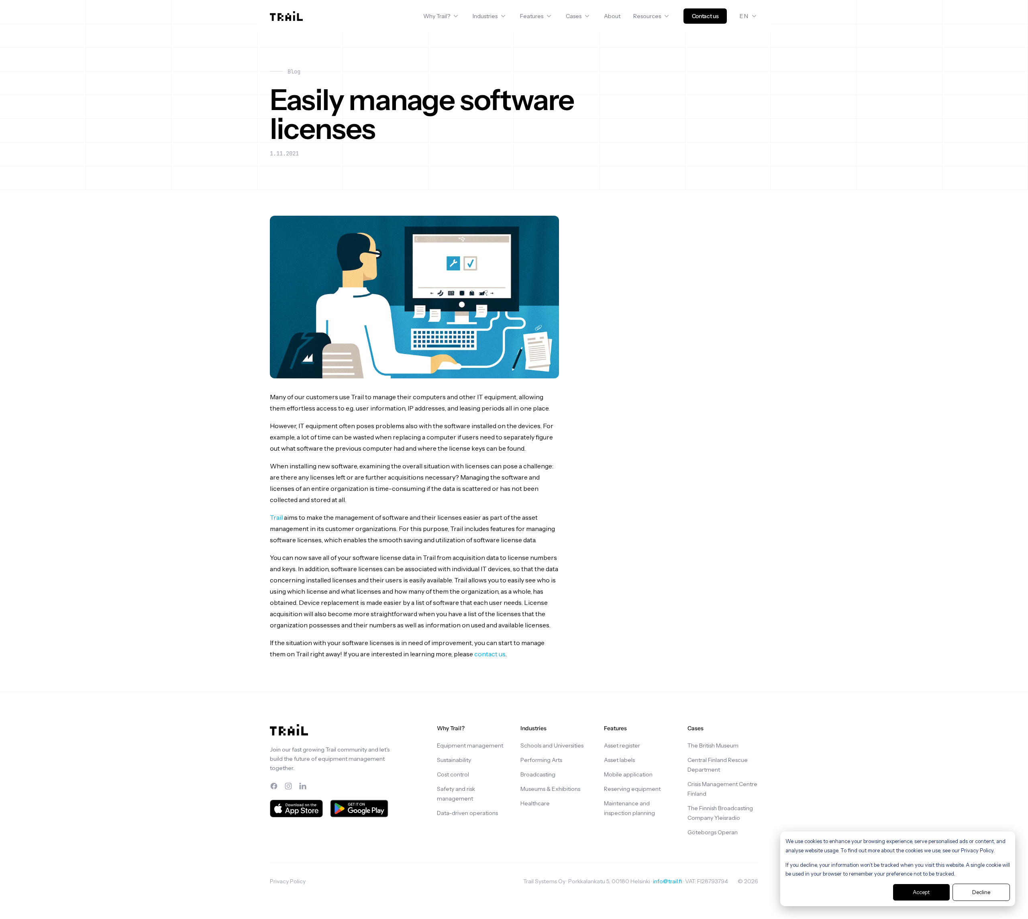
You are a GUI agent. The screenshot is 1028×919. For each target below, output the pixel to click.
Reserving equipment (632, 788)
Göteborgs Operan (712, 832)
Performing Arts (541, 760)
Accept (921, 892)
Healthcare (535, 803)
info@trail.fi (667, 881)
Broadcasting (537, 774)
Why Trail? (436, 16)
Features (531, 16)
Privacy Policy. (978, 850)
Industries (485, 16)
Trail (276, 517)
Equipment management (470, 745)
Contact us (705, 16)
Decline (981, 892)
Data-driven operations (467, 813)
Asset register (622, 745)
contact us (490, 654)
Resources (647, 16)
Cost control (453, 774)
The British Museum (712, 745)
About (612, 16)
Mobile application (628, 774)
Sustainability (454, 760)
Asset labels (619, 760)
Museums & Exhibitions (550, 788)
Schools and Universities (551, 745)
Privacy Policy (288, 881)
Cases (573, 16)
